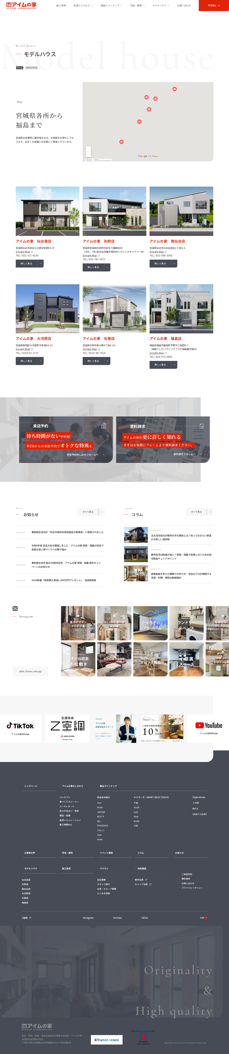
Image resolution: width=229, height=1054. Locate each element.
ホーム (19, 67)
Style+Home (199, 797)
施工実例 (61, 5)
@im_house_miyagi (30, 671)
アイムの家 (21, 5)
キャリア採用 (141, 884)
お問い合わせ (184, 5)
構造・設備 (65, 815)
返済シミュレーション (70, 820)
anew (99, 839)
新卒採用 (139, 879)
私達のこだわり (82, 5)
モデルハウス (159, 5)
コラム (141, 852)
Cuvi (99, 802)
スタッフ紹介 (103, 884)
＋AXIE (196, 802)
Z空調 (25, 917)
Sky (98, 821)
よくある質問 (103, 893)
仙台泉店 (26, 879)
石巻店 (25, 897)
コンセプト (65, 797)
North (136, 821)
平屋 (136, 802)
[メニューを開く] (214, 5)
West (136, 816)
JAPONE (101, 812)
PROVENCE (102, 825)
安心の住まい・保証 (69, 810)
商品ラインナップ (110, 5)
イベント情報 (106, 852)
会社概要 (101, 879)
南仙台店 (26, 888)
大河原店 (26, 893)
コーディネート (67, 806)
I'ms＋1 (100, 830)
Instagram (88, 917)
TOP (202, 917)
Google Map (23, 251)
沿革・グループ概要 (106, 888)
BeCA (195, 808)
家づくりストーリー (69, 801)
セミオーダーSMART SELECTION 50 (151, 797)
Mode (100, 807)
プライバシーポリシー (192, 887)
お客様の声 (29, 852)
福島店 (25, 902)
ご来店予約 (187, 874)
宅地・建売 (136, 5)
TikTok (144, 917)
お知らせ (179, 852)
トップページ (30, 786)
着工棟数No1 (66, 824)
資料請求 (186, 878)
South (137, 807)
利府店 (25, 884)
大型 (136, 825)
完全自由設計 (103, 797)
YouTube (117, 917)
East (136, 812)
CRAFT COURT (200, 814)
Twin (99, 834)
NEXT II (100, 816)
